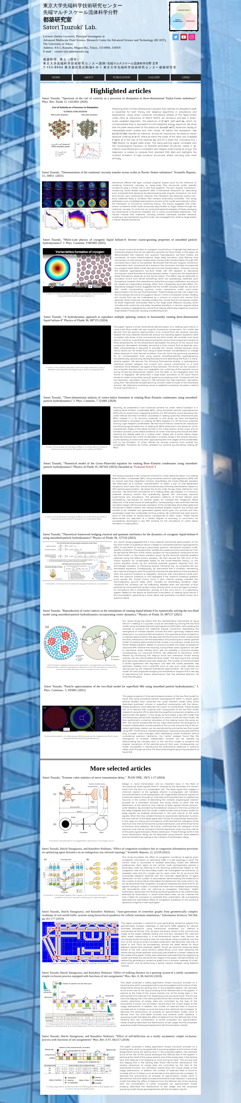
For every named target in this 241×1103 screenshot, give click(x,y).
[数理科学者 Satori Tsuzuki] (175, 37)
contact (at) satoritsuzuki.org (71, 51)
